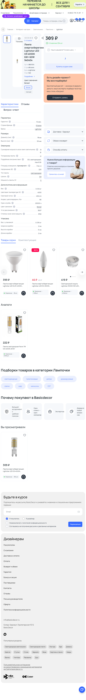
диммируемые (67, 379)
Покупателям (9, 545)
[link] (28, 38)
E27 (49, 386)
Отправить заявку (60, 97)
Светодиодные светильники (15, 647)
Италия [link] (31, 67)
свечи (7, 386)
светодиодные (10, 379)
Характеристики (9, 104)
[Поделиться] (42, 38)
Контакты (8, 588)
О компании (8, 550)
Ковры (69, 652)
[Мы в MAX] (5, 634)
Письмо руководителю (13, 599)
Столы (26, 652)
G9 (40, 177)
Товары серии (8, 240)
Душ (36, 657)
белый (39, 207)
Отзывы (25, 104)
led (30, 73)
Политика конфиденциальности (17, 609)
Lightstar (32, 70)
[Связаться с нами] (82, 690)
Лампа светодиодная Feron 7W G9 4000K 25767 (14, 347)
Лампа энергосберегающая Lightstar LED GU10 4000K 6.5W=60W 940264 (13, 285)
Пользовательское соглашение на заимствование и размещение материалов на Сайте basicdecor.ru (23, 667)
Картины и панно (56, 652)
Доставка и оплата (11, 556)
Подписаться (75, 524)
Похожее (19, 40)
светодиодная (36, 173)
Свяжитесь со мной (56, 174)
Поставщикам (9, 583)
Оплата (7, 561)
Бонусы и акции (10, 577)
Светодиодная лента (37, 647)
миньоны (35, 386)
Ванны (7, 657)
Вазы (44, 652)
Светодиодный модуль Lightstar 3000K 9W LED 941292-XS (70, 285)
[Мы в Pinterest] (9, 634)
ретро (49, 379)
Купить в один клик (64, 66)
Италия (38, 125)
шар (20, 386)
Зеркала (35, 652)
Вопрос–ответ (11, 109)
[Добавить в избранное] (36, 38)
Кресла (7, 652)
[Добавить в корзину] (23, 293)
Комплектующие (27, 240)
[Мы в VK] (14, 634)
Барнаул (58, 13)
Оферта (7, 604)
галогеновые (32, 379)
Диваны (69, 647)
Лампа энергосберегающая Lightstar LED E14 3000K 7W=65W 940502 (42, 285)
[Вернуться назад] (3, 29)
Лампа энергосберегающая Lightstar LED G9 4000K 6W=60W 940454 (13, 470)
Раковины (27, 657)
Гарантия (7, 572)
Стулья (17, 652)
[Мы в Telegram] (23, 634)
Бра (60, 647)
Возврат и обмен (10, 566)
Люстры (52, 647)
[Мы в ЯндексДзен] (18, 634)
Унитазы (17, 657)
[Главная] (12, 21)
